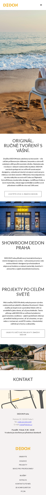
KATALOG (23, 480)
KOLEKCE (23, 461)
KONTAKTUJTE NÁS (23, 484)
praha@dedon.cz (25, 424)
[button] (41, 5)
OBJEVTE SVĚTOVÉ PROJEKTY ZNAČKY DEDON (23, 333)
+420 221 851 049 (24, 422)
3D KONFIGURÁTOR (23, 487)
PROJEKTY (23, 465)
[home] (10, 5)
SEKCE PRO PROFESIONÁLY (23, 469)
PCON (23, 491)
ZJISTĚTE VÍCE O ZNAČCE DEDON (23, 194)
